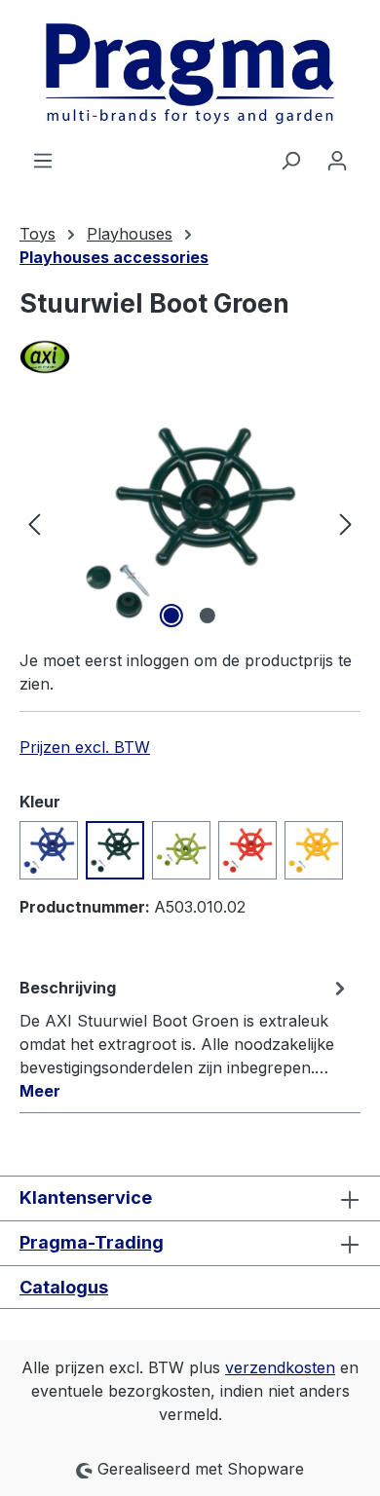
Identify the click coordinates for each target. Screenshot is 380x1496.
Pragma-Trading (91, 1242)
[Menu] (42, 159)
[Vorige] (34, 523)
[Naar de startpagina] (190, 74)
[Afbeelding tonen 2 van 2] (207, 615)
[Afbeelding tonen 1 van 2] (171, 615)
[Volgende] (346, 523)
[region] (190, 523)
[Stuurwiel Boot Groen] (189, 523)
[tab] (185, 1038)
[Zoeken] (290, 159)
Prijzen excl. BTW (84, 747)
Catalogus (63, 1287)
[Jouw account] (337, 159)
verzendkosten (280, 1367)
